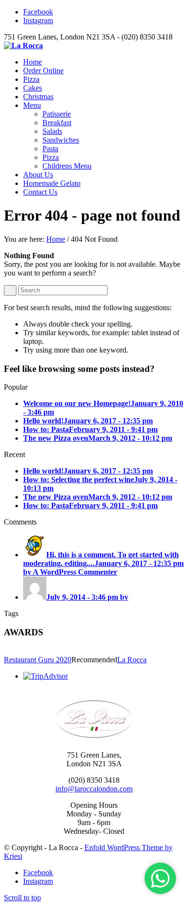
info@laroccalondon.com (94, 789)
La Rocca (132, 660)
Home (55, 239)
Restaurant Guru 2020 (37, 660)
